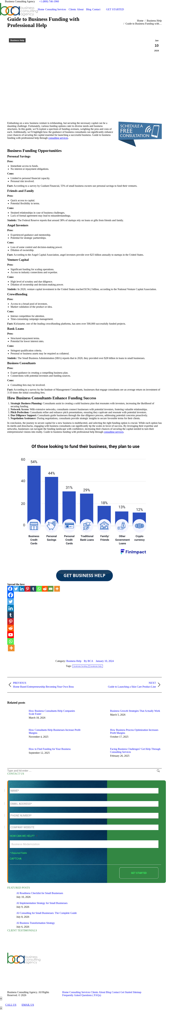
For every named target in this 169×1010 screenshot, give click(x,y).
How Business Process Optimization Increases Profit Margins (134, 731)
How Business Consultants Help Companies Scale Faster (52, 712)
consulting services (58, 138)
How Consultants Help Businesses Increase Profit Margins (54, 731)
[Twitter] (16, 589)
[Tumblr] (33, 589)
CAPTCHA (15, 858)
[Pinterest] (27, 589)
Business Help (17, 40)
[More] (57, 589)
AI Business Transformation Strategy (35, 923)
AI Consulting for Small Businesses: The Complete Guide (46, 913)
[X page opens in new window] (55, 966)
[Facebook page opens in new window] (50, 966)
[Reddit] (45, 589)
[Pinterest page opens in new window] (75, 966)
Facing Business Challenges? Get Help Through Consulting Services (135, 750)
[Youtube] (10, 634)
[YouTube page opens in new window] (60, 966)
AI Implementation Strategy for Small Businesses (42, 903)
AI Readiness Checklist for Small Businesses (39, 893)
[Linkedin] (22, 589)
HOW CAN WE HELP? (23, 836)
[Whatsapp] (39, 589)
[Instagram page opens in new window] (50, 971)
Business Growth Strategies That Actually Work (135, 710)
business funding (80, 666)
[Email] (50, 589)
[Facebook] (10, 589)
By (88, 661)
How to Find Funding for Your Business (50, 749)
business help (96, 666)
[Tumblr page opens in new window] (70, 966)
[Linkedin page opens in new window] (65, 966)
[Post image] (16, 717)
